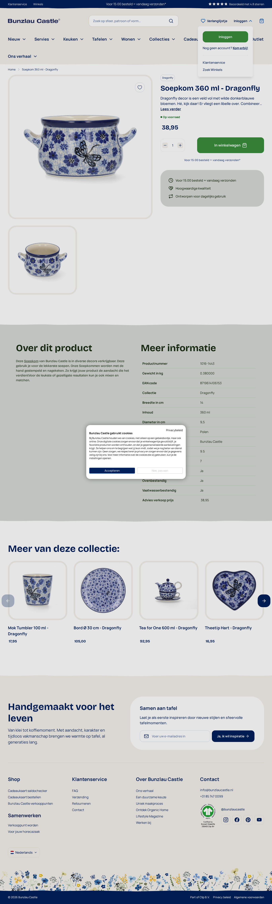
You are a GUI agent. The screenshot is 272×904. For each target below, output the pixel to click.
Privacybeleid (174, 430)
